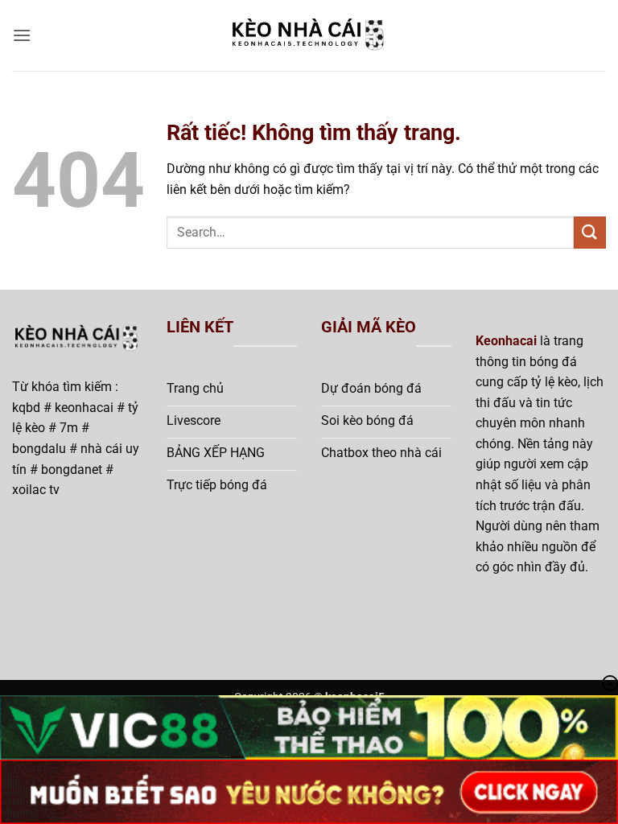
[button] (21, 35)
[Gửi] (590, 232)
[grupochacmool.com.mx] (309, 36)
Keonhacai (506, 340)
